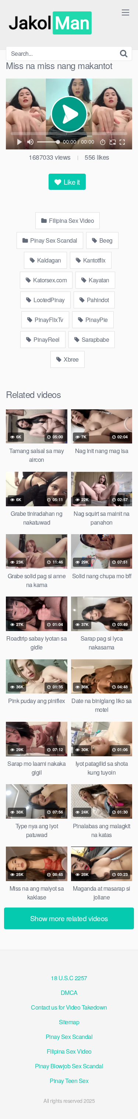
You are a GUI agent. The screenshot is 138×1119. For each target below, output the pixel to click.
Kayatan (98, 280)
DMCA (69, 992)
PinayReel (46, 339)
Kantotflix (94, 260)
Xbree (71, 359)
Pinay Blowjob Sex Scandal (69, 1066)
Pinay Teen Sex (69, 1080)
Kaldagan (48, 260)
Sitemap (69, 1022)
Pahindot (97, 300)
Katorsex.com (49, 280)
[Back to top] (125, 1103)
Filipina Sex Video (71, 220)
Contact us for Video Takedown (69, 1007)
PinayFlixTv (48, 319)
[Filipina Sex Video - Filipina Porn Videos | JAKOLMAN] (52, 23)
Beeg (105, 240)
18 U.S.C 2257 (69, 978)
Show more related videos (69, 918)
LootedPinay (48, 300)
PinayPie (96, 319)
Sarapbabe (94, 339)
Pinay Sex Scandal (53, 240)
